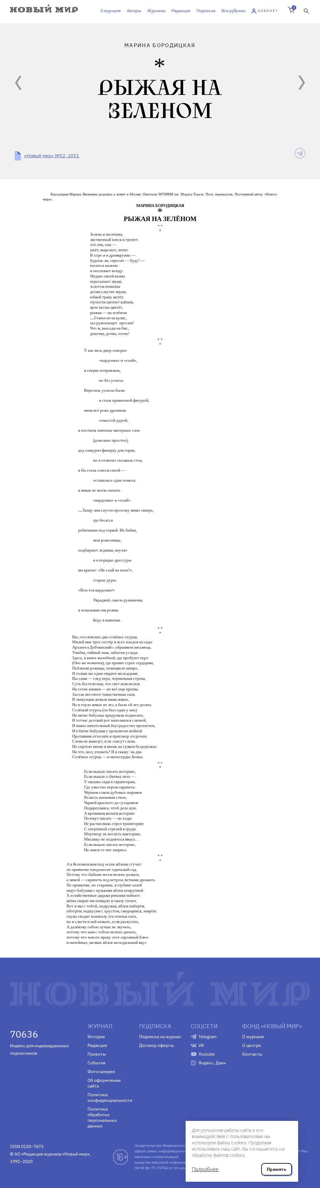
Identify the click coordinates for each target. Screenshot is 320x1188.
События (96, 1063)
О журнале (110, 10)
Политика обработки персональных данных (102, 1117)
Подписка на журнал (160, 1036)
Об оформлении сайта (104, 1083)
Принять (276, 1169)
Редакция (181, 10)
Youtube (206, 1054)
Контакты (252, 1054)
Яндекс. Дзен (212, 1063)
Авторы (134, 10)
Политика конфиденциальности (109, 1097)
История (96, 1036)
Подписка (206, 10)
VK (201, 1045)
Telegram (207, 1036)
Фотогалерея (101, 1071)
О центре (251, 1045)
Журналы (156, 10)
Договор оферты (156, 1045)
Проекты (97, 1054)
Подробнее (205, 1169)
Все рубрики (234, 10)
